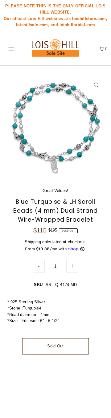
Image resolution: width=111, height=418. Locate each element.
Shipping (33, 242)
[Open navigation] (12, 48)
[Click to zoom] (97, 85)
